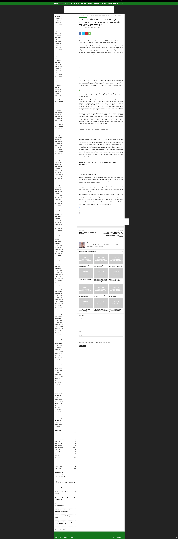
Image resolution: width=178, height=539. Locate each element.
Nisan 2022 (57, 83)
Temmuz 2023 (58, 51)
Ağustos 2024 (58, 24)
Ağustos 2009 (58, 399)
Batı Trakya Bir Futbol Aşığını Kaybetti (100, 295)
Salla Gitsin (57, 451)
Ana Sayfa (80, 15)
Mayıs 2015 (57, 255)
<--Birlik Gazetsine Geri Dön (118, 537)
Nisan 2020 (57, 133)
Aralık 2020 (57, 116)
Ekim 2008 (57, 420)
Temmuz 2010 (58, 376)
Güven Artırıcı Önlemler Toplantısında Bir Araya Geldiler (65, 498)
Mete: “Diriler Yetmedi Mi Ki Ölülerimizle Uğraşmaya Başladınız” (115, 310)
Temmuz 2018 (58, 176)
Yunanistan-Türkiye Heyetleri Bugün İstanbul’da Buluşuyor (64, 522)
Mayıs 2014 (57, 280)
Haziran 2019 (57, 153)
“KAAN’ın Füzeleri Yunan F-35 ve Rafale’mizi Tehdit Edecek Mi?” (63, 510)
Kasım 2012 (57, 318)
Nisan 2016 (57, 232)
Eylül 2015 (57, 247)
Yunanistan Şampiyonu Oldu (85, 279)
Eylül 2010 (57, 372)
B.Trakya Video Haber (59, 439)
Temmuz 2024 (58, 26)
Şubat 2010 (57, 386)
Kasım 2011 (57, 343)
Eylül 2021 (57, 97)
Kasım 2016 (57, 218)
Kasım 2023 (57, 43)
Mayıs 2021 (57, 106)
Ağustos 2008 (58, 424)
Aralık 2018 (57, 166)
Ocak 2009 (57, 413)
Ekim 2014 (57, 270)
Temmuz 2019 (58, 151)
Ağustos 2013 (58, 299)
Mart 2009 (57, 409)
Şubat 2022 (57, 87)
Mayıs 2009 (57, 405)
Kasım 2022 (57, 68)
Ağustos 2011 (57, 349)
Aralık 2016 (57, 216)
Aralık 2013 (57, 291)
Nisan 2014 (57, 282)
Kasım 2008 (57, 418)
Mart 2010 (57, 384)
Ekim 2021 (57, 95)
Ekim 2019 (57, 145)
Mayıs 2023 (57, 56)
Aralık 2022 (57, 66)
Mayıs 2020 (57, 131)
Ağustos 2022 (58, 74)
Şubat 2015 (57, 262)
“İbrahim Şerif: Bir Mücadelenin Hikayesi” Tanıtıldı (65, 492)
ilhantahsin (85, 27)
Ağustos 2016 (58, 224)
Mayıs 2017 (57, 205)
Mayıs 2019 (57, 155)
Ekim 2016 (57, 220)
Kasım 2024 (57, 18)
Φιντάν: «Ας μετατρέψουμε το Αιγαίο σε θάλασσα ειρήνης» (65, 504)
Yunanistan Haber (86, 3)
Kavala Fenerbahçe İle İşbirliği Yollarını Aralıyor (64, 516)
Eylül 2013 (57, 297)
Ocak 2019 (57, 164)
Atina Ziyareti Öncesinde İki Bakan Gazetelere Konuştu (64, 475)
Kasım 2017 (57, 193)
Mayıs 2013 (57, 305)
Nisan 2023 (57, 58)
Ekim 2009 (57, 395)
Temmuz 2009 (58, 401)
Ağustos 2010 (58, 374)
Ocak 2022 (57, 89)
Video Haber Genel (59, 464)
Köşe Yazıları (57, 449)
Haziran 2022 (57, 78)
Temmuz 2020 (58, 126)
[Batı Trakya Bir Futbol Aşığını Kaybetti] (101, 289)
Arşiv (66, 3)
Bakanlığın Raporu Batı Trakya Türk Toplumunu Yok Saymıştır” (116, 265)
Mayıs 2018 (57, 180)
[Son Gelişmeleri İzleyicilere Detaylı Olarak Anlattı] (101, 259)
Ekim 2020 (57, 120)
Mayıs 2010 (57, 380)
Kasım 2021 (57, 93)
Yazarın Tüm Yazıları (92, 251)
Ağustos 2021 (58, 99)
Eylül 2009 (57, 397)
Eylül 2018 (57, 172)
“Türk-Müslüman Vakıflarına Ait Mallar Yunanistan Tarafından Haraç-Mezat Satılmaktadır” (101, 280)
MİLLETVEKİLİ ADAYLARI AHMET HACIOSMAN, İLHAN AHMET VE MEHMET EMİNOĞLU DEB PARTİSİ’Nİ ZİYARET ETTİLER (113, 234)
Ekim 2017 (57, 195)
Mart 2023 (57, 60)
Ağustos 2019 (58, 149)
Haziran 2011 (57, 353)
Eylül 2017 (57, 197)
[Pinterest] (86, 33)
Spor (56, 453)
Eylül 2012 (57, 322)
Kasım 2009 (57, 393)
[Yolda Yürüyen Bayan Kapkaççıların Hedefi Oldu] (116, 273)
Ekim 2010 (57, 370)
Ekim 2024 (57, 20)
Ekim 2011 (57, 345)
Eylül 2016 (57, 222)
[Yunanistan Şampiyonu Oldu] (86, 273)
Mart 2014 (57, 284)
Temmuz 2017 (58, 201)
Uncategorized (58, 459)
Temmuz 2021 (58, 101)
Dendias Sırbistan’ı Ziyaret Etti (62, 528)
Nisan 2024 (57, 33)
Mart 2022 (57, 85)
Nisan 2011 (57, 357)
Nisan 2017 (57, 207)
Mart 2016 (57, 235)
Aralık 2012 (57, 316)
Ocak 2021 (57, 114)
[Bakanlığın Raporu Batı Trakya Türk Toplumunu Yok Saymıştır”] (116, 259)
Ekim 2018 (57, 170)
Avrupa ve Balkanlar (100, 3)
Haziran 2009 (57, 403)
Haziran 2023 (57, 54)
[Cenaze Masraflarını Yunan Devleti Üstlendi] (116, 289)
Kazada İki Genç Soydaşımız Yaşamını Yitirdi (84, 265)
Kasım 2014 (57, 268)
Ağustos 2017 (58, 199)
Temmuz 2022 (58, 76)
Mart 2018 (57, 185)
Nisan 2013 (57, 307)
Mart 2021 (57, 110)
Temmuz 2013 (58, 301)
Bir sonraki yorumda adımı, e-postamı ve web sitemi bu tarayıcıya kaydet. (95, 342)
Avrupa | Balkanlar (58, 437)
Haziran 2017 (57, 203)
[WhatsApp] (89, 33)
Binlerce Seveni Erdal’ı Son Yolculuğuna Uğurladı (84, 295)
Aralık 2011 (57, 341)
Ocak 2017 (57, 214)
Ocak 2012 (57, 339)
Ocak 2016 (57, 239)
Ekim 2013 (57, 295)
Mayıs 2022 (57, 81)
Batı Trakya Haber (58, 445)
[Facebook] (119, 1)
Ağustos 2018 (58, 174)
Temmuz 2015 (58, 251)
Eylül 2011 (57, 347)
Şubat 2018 (57, 187)
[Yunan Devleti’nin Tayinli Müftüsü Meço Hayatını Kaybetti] (101, 303)
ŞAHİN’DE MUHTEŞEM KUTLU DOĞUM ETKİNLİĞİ (88, 233)
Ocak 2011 (57, 364)
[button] (122, 3)
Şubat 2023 (57, 62)
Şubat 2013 (57, 312)
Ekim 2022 (57, 70)
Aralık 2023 (57, 41)
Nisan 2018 (57, 183)
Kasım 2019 (57, 143)
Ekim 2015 (57, 245)
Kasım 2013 (57, 293)
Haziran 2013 (57, 303)
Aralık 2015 (57, 241)
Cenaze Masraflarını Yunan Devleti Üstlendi (115, 295)
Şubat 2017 (57, 212)
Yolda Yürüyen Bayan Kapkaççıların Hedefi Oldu (114, 280)
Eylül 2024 (57, 22)
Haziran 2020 (57, 128)
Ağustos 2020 (58, 124)
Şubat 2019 (57, 162)
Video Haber (57, 462)
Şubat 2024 (57, 37)
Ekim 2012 (57, 320)
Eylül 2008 (57, 422)
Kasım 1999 (57, 426)
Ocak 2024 (57, 39)
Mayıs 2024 (57, 31)
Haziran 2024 (57, 29)
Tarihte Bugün (58, 455)
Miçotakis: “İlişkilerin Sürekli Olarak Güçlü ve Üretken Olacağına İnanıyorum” (65, 481)
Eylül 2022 (57, 72)
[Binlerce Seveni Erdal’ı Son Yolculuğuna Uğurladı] (86, 289)
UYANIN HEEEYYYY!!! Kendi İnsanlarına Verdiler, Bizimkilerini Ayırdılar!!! (84, 310)
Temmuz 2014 (58, 276)
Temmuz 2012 (58, 326)
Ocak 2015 (57, 264)
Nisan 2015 (57, 257)
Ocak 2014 (57, 289)
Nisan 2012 (57, 332)
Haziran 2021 (57, 103)
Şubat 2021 (57, 112)
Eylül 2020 (57, 122)
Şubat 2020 (57, 137)
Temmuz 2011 (58, 351)
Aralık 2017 (57, 191)
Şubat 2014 (57, 287)
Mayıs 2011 (57, 355)
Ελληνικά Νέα (58, 468)
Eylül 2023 (57, 47)
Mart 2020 (57, 135)
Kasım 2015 (57, 243)
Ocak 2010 (57, 389)
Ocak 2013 (57, 314)
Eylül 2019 (57, 147)
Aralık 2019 (57, 141)
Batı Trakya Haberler (86, 15)
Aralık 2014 (57, 266)
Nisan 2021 (57, 108)
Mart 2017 (57, 210)
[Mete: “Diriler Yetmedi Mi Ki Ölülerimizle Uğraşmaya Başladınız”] (116, 303)
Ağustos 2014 (58, 274)
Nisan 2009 (57, 407)
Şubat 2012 (57, 337)
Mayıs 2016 (57, 230)
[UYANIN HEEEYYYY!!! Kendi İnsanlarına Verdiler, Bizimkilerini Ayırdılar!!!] (86, 303)
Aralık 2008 (57, 416)
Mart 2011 (57, 359)
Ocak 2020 (57, 139)
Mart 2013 (57, 309)
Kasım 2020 (57, 118)
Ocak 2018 (57, 189)
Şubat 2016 (57, 237)
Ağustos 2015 (58, 249)
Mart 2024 (57, 35)
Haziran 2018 (57, 178)
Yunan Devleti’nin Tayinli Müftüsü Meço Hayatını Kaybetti (101, 310)
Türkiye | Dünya (112, 3)
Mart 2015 (57, 260)
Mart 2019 (57, 160)
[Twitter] (121, 1)
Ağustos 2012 (58, 324)
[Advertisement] (89, 9)
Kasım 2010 (57, 368)
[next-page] (122, 251)
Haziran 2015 (57, 253)
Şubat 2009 (57, 411)
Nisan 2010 (57, 382)
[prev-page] (120, 251)
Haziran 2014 (57, 278)
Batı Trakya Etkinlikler (59, 443)
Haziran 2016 (57, 228)
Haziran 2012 (57, 328)
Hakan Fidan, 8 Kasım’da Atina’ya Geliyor (65, 487)
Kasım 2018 (57, 168)
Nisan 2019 (57, 158)
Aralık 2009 (57, 391)
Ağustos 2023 (58, 49)
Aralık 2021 (57, 91)
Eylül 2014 (57, 272)
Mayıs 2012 (57, 330)
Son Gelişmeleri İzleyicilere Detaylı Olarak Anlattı (99, 265)
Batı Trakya (74, 3)
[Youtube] (123, 1)
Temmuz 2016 (58, 226)
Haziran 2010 (57, 378)
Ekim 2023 (57, 45)
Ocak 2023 (57, 64)
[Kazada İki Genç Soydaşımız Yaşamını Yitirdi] (86, 259)
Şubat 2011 (57, 361)
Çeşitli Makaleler (83, 251)
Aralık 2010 (57, 366)
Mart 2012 (57, 334)
